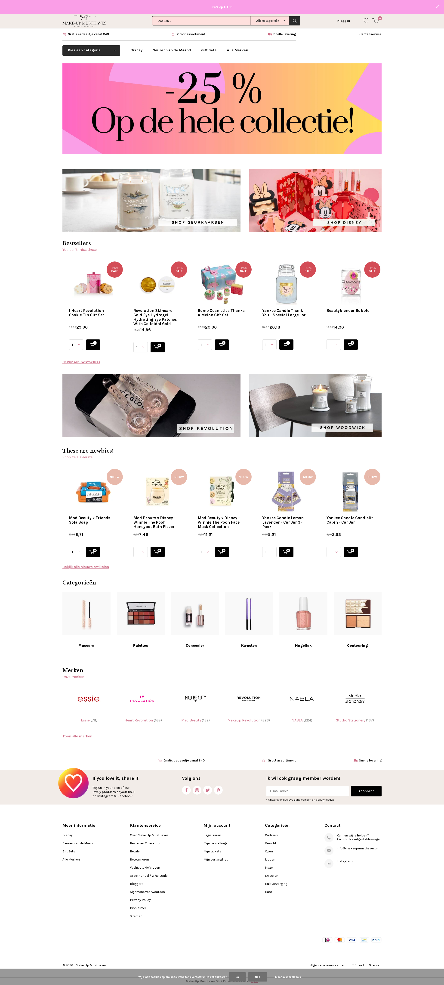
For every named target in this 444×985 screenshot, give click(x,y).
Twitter (207, 790)
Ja (237, 977)
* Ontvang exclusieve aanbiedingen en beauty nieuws (300, 799)
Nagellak (303, 645)
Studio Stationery (355, 720)
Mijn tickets (212, 851)
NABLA (302, 720)
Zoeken (294, 20)
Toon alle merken (77, 736)
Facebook (186, 790)
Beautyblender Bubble (348, 310)
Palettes (140, 645)
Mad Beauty (195, 720)
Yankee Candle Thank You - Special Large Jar (284, 312)
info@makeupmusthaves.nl (358, 848)
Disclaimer (138, 908)
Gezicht (270, 843)
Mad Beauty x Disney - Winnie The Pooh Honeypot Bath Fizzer (154, 522)
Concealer (195, 645)
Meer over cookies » (288, 977)
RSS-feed (357, 965)
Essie (89, 720)
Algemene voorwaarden (147, 892)
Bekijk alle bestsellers (81, 362)
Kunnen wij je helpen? (353, 835)
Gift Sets (209, 50)
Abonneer (366, 791)
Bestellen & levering (145, 843)
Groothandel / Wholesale (148, 876)
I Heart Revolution (142, 720)
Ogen (269, 851)
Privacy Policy (140, 900)
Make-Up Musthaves (91, 965)
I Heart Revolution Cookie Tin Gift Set (86, 312)
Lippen (270, 859)
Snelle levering (284, 34)
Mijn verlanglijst (216, 859)
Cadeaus (271, 835)
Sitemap (136, 916)
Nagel (269, 868)
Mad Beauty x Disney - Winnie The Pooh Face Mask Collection (219, 522)
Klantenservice (370, 34)
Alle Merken (237, 50)
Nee (257, 977)
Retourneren (139, 859)
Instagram (197, 790)
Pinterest (218, 790)
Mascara (86, 645)
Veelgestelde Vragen (145, 868)
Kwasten (249, 645)
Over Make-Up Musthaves (149, 835)
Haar (268, 892)
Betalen (136, 851)
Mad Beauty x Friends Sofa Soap (89, 520)
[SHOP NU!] (93, 344)
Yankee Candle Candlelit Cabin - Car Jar (350, 520)
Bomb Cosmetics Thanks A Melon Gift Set (221, 312)
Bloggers (136, 884)
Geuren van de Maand (172, 50)
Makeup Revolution (249, 720)
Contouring (357, 645)
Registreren (212, 835)
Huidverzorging (276, 884)
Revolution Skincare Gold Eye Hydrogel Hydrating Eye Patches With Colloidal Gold (155, 317)
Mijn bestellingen (216, 843)
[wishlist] (366, 21)
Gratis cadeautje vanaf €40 (88, 34)
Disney (136, 50)
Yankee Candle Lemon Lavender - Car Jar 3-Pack (283, 522)
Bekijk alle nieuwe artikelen (85, 567)
